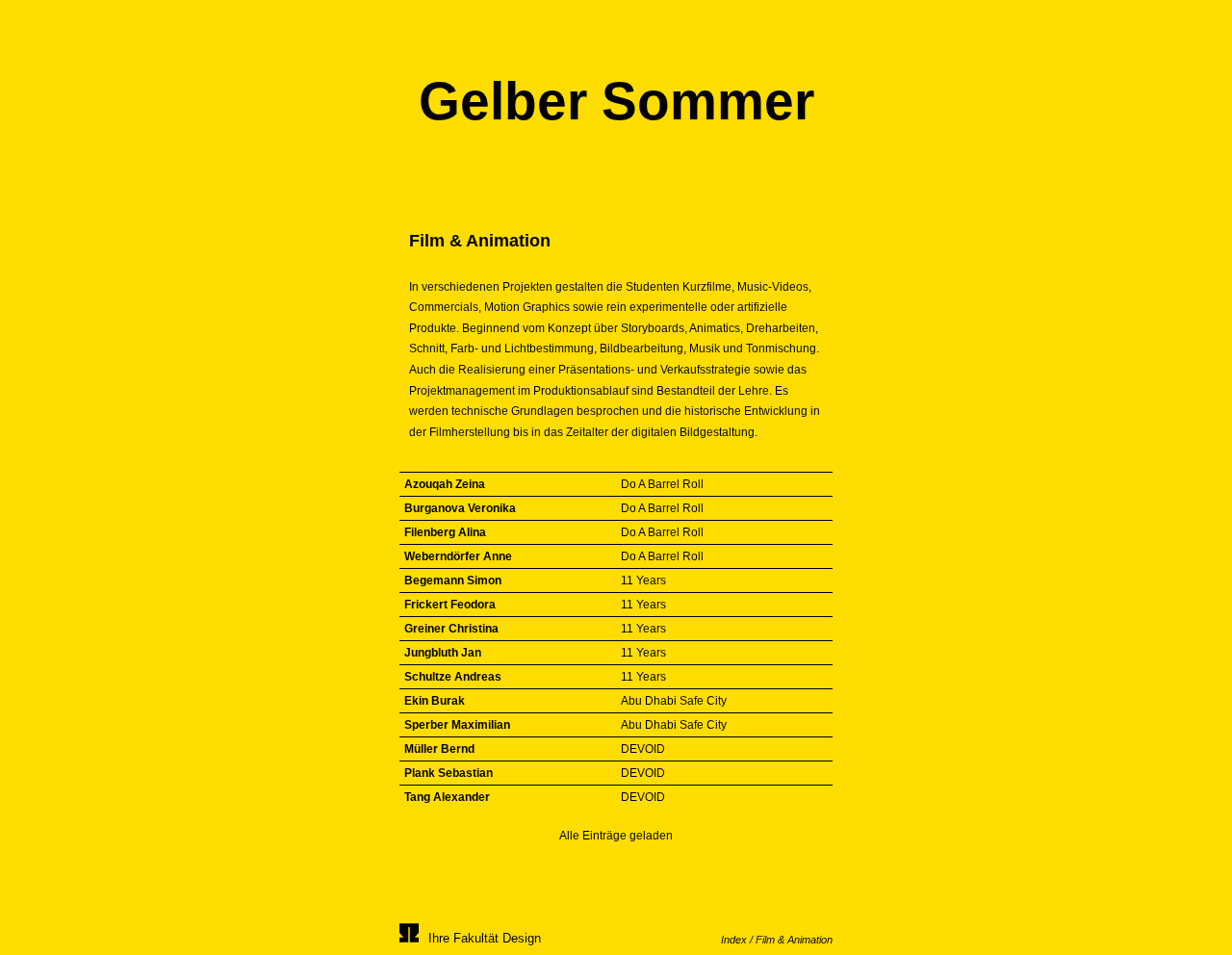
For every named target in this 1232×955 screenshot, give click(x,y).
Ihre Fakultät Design (484, 938)
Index (734, 939)
